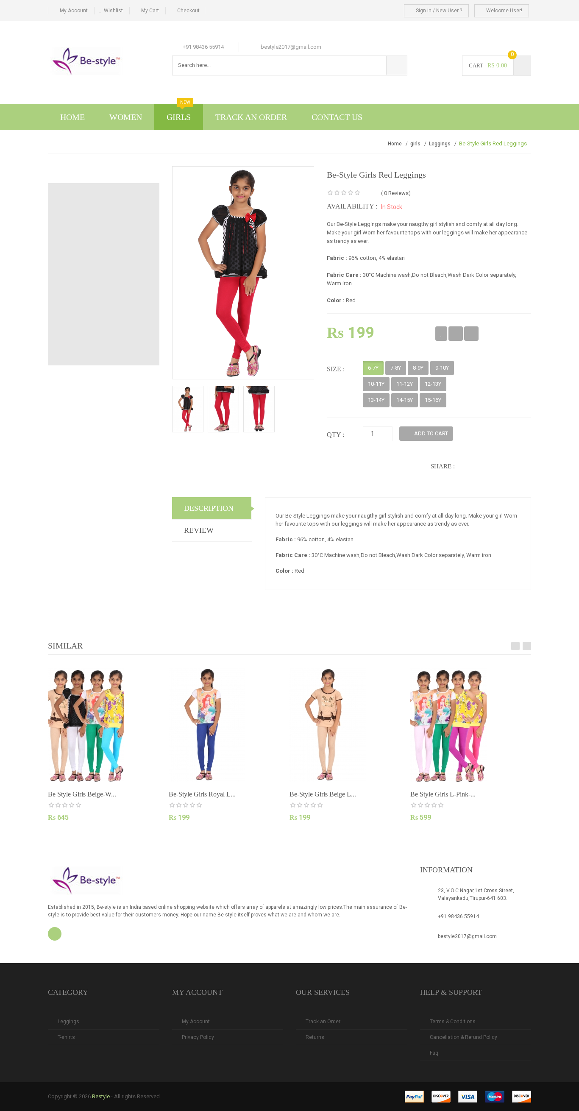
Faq (434, 1053)
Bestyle (101, 1096)
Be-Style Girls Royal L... (202, 794)
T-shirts (66, 1037)
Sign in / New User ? (438, 11)
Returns (315, 1037)
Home (72, 117)
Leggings (440, 144)
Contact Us (337, 117)
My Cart (150, 11)
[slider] (344, 192)
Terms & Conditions (453, 1022)
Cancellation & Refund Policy (463, 1037)
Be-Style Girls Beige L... (323, 794)
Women (125, 117)
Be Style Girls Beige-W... (82, 794)
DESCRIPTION (209, 508)
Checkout (188, 11)
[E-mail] (471, 333)
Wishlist (113, 11)
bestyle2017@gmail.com (467, 936)
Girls (179, 113)
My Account (74, 11)
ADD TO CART (430, 433)
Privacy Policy (198, 1037)
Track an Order (323, 1022)
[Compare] (116, 834)
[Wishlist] (441, 333)
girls (415, 144)
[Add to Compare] (455, 333)
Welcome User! (503, 11)
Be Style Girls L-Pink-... (443, 794)
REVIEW (199, 530)
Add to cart (81, 833)
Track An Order (251, 117)
